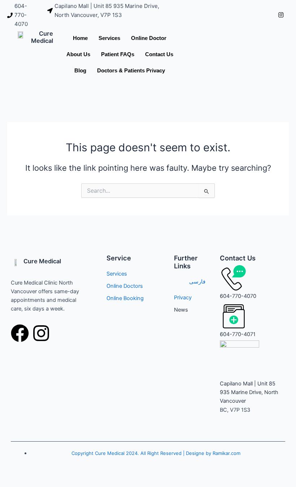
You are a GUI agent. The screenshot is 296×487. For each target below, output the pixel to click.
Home (80, 38)
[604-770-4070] (23, 15)
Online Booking (125, 298)
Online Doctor (148, 38)
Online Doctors (124, 286)
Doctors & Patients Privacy (131, 70)
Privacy (183, 297)
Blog (80, 70)
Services (109, 38)
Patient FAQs (117, 54)
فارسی (197, 281)
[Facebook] (265, 15)
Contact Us (159, 54)
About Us (78, 54)
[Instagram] (280, 15)
